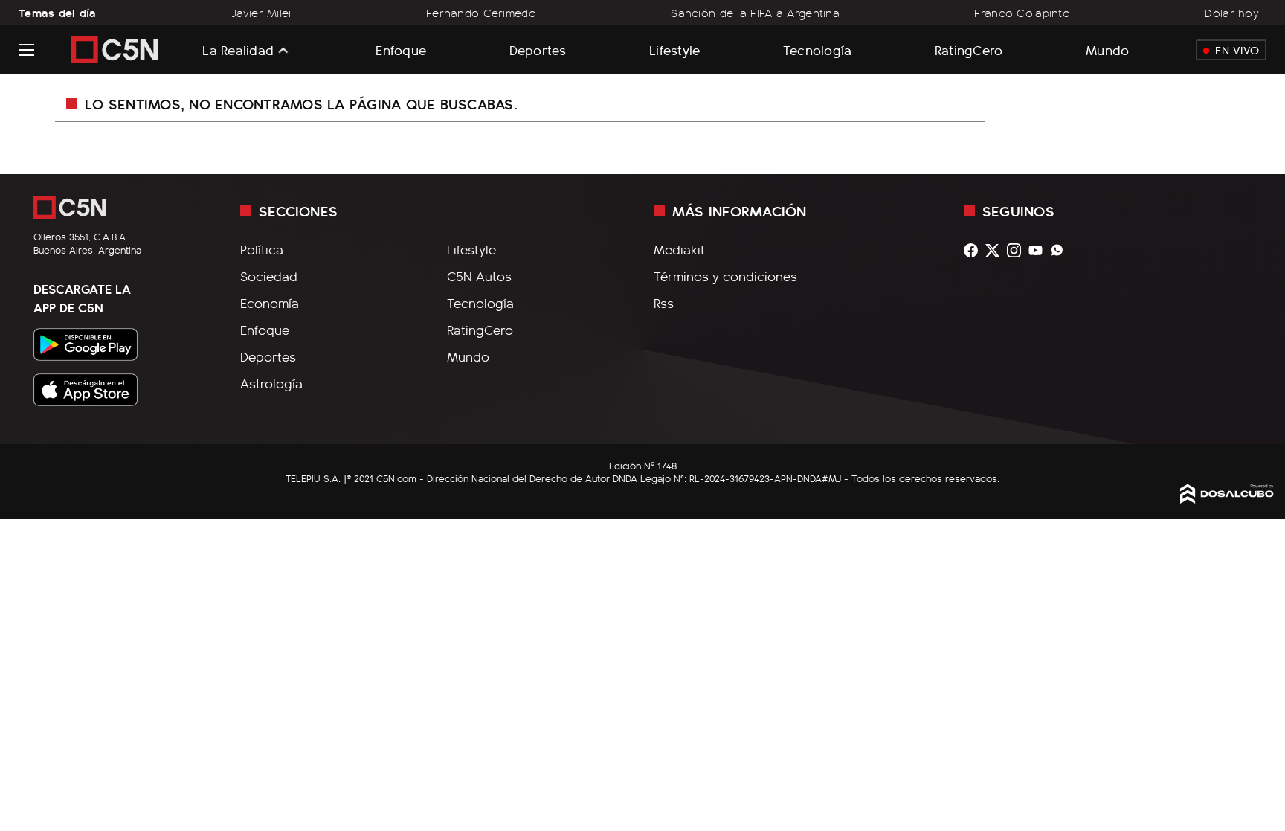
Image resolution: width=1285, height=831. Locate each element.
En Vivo (1237, 50)
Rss (664, 303)
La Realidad (238, 50)
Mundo (1107, 49)
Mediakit (679, 249)
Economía (269, 303)
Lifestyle (674, 49)
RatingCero (969, 49)
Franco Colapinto (1022, 12)
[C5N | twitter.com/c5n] (996, 250)
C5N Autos (479, 276)
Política (261, 249)
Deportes (538, 49)
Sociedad (268, 276)
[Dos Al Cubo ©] (1227, 498)
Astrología (271, 383)
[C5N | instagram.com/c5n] (1017, 250)
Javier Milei (261, 12)
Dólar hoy (1232, 12)
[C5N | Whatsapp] (1061, 250)
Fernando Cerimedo (481, 12)
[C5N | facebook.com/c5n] (974, 250)
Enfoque (401, 49)
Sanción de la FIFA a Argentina (755, 12)
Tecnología (817, 49)
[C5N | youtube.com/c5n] (1039, 250)
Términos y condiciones (725, 276)
